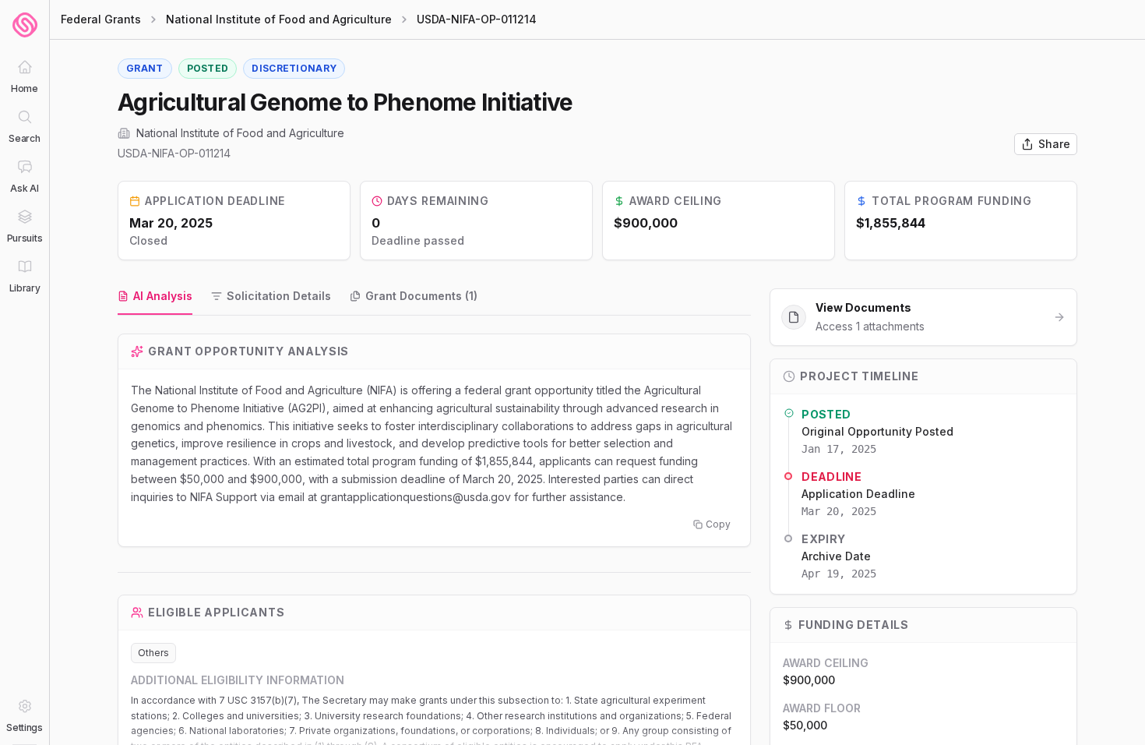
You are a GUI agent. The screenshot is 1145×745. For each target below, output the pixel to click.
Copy (718, 524)
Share (1054, 143)
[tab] (155, 297)
